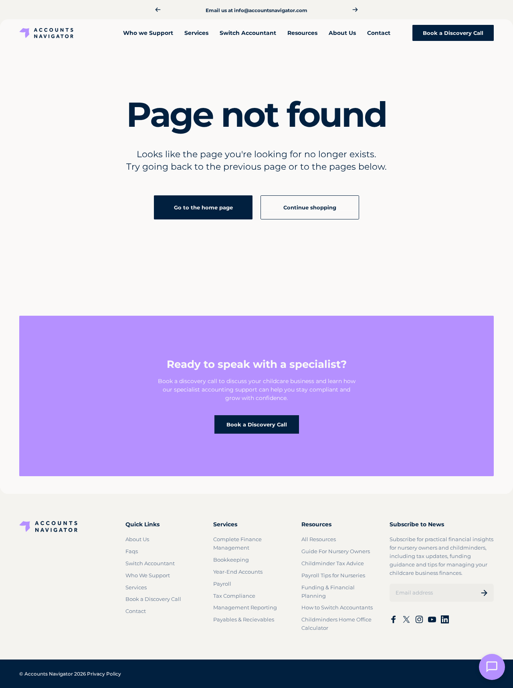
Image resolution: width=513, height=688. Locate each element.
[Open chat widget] (492, 667)
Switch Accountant (150, 563)
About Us (137, 539)
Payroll (222, 583)
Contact (135, 611)
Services (136, 587)
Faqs (131, 551)
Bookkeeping (231, 559)
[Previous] (158, 9)
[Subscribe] (484, 593)
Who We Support (147, 575)
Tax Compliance (234, 596)
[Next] (355, 9)
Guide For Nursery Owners (335, 551)
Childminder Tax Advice (332, 563)
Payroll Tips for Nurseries (333, 575)
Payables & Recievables (243, 619)
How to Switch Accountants (337, 607)
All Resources (318, 539)
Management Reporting (245, 607)
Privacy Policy (104, 674)
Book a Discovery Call (256, 424)
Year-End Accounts (238, 571)
